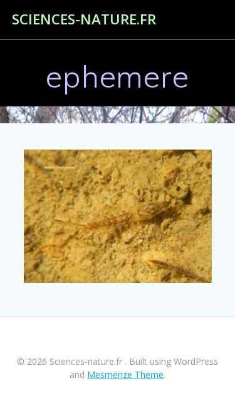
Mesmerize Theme (125, 374)
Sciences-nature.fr (84, 19)
